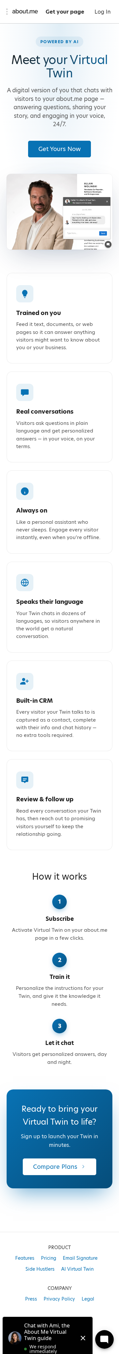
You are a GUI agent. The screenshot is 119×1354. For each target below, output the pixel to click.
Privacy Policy (59, 1299)
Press (31, 1299)
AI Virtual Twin (77, 1269)
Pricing (48, 1258)
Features (24, 1258)
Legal (88, 1299)
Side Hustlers (40, 1269)
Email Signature (80, 1258)
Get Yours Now (59, 149)
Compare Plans (55, 1166)
